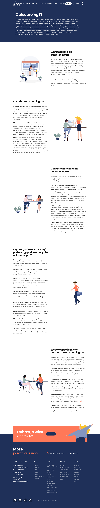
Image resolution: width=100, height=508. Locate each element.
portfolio (68, 375)
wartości (79, 401)
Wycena (78, 3)
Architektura (64, 469)
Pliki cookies (55, 500)
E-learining (64, 476)
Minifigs (76, 479)
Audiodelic (77, 474)
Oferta (28, 3)
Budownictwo (64, 467)
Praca (36, 472)
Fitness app (77, 469)
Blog (35, 469)
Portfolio (34, 3)
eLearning (77, 476)
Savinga (76, 472)
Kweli (75, 481)
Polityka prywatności (43, 500)
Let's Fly (76, 465)
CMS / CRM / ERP (52, 487)
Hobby (62, 479)
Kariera (56, 3)
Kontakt (62, 3)
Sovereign (77, 467)
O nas (22, 3)
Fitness (62, 465)
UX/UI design (51, 490)
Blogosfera (48, 3)
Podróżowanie (65, 474)
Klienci (41, 3)
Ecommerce (64, 472)
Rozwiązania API (52, 492)
